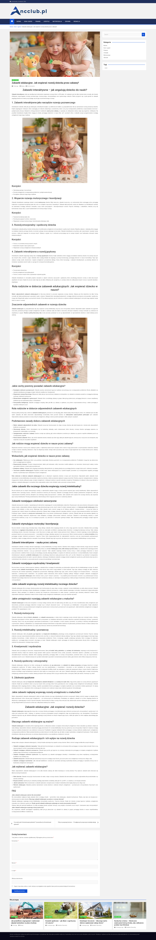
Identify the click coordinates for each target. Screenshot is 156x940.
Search (143, 34)
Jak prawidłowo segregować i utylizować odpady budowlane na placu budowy (25, 922)
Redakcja (77, 21)
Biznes (19, 21)
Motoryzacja (57, 21)
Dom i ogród (28, 21)
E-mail (14, 870)
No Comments (31, 86)
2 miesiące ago (51, 925)
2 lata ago (15, 86)
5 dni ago (15, 925)
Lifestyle (46, 21)
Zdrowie (67, 21)
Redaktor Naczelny (62, 925)
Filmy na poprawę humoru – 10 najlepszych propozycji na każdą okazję (77, 822)
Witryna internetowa (17, 878)
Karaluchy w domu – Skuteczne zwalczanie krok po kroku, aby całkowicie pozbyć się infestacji (129, 923)
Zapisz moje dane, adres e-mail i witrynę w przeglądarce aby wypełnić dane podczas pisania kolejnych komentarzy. (44, 886)
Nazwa (14, 863)
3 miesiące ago (85, 925)
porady (106, 68)
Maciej (22, 86)
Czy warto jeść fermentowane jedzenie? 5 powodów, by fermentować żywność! (32, 823)
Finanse (37, 21)
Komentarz (15, 841)
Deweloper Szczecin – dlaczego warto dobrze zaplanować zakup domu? (93, 922)
